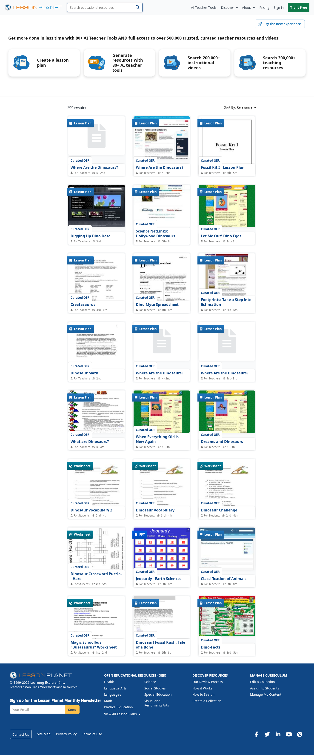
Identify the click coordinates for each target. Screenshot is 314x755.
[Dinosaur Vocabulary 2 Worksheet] (96, 495)
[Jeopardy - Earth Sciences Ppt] (161, 548)
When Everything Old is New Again (157, 439)
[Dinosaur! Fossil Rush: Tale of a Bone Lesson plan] (161, 617)
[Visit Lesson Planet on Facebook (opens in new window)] (256, 734)
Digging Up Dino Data (91, 235)
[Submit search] (138, 7)
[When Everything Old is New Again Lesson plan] (161, 411)
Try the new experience (282, 24)
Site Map (44, 734)
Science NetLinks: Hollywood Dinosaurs (155, 234)
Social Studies (155, 688)
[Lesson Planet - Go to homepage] (36, 7)
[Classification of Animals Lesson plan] (226, 548)
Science (150, 682)
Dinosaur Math (84, 373)
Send (72, 709)
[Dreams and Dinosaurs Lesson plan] (226, 411)
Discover (227, 7)
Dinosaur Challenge (219, 510)
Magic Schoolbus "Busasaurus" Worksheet (94, 645)
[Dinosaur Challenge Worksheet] (226, 495)
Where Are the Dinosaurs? (94, 167)
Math (108, 701)
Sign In (279, 7)
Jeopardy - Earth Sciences (158, 578)
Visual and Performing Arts (156, 703)
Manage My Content (265, 694)
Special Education (158, 694)
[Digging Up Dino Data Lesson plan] (96, 206)
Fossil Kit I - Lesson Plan (223, 167)
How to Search (203, 694)
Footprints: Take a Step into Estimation (226, 302)
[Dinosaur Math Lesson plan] (96, 358)
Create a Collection (206, 701)
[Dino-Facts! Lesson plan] (226, 616)
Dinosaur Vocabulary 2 (91, 510)
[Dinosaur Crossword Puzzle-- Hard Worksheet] (96, 565)
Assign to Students (264, 688)
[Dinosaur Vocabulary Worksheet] (161, 495)
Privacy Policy (66, 734)
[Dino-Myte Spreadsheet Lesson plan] (161, 290)
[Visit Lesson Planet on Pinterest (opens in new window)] (299, 734)
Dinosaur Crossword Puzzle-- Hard (96, 576)
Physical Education (118, 707)
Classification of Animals (223, 578)
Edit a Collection (262, 682)
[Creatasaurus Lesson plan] (96, 290)
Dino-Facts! (211, 647)
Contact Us (20, 734)
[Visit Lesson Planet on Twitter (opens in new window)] (267, 734)
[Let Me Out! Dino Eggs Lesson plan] (226, 206)
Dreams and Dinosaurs (222, 441)
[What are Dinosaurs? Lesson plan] (96, 411)
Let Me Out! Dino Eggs (221, 235)
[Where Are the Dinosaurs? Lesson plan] (96, 136)
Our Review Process (207, 682)
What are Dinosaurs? (90, 441)
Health (109, 682)
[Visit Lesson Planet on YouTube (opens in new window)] (288, 734)
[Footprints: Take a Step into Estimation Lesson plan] (226, 274)
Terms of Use (92, 734)
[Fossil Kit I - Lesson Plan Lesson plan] (226, 153)
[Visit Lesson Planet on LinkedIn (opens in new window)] (278, 734)
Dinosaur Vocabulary (155, 510)
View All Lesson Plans (121, 714)
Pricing (264, 7)
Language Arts (115, 688)
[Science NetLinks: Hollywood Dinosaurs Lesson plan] (161, 206)
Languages (112, 694)
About (246, 7)
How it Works (202, 688)
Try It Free (298, 7)
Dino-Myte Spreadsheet (157, 304)
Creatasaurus (83, 304)
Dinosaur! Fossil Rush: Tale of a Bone (160, 645)
